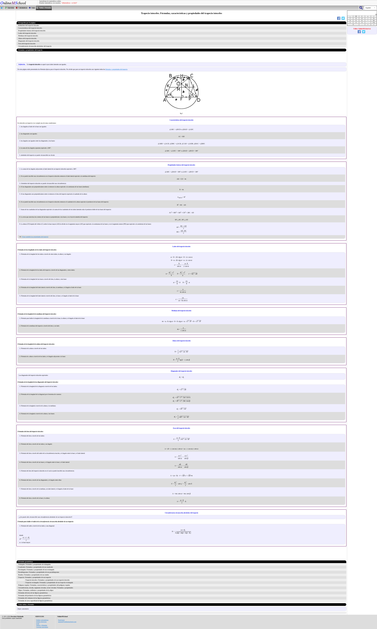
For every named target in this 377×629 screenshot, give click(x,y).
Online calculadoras (42, 620)
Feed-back (61, 620)
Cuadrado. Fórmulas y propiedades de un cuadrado (35, 567)
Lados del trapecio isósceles (27, 33)
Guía (37, 623)
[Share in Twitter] (343, 19)
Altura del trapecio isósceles (27, 38)
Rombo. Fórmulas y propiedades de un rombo (33, 575)
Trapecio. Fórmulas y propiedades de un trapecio (34, 577)
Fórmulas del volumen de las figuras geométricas (34, 598)
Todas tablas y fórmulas (26, 604)
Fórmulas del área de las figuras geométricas (33, 593)
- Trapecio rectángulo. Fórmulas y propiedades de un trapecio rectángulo (48, 582)
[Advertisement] (8, 39)
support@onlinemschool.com (67, 622)
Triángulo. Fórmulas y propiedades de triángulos (34, 564)
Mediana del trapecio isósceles (28, 36)
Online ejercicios (41, 622)
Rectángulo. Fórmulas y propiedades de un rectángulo (36, 569)
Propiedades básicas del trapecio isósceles (31, 30)
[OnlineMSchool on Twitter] (364, 32)
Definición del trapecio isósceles (28, 25)
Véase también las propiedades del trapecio (35, 237)
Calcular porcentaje (42, 627)
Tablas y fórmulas (41, 625)
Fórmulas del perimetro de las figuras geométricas (34, 595)
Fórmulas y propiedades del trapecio (30, 50)
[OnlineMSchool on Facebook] (360, 32)
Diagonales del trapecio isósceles (28, 41)
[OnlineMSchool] (13, 4)
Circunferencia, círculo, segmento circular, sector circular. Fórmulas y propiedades (45, 588)
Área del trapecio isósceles (26, 43)
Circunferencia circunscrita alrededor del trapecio (34, 46)
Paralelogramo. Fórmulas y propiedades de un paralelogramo (38, 572)
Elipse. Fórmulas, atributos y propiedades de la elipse (35, 590)
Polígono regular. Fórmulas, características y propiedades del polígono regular (44, 585)
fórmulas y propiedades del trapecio (116, 69)
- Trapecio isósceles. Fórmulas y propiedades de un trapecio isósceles (47, 580)
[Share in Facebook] (339, 19)
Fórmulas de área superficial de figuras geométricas (35, 601)
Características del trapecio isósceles (30, 28)
